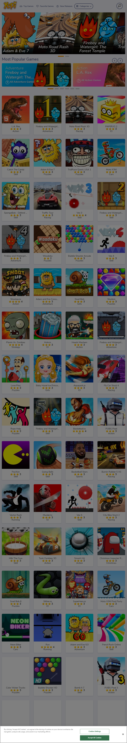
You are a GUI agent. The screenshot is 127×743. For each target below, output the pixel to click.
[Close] (123, 734)
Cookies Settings (95, 731)
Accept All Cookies (94, 738)
